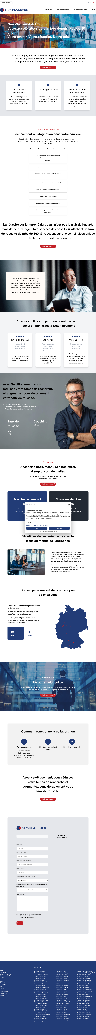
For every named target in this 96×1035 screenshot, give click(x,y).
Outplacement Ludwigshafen (63, 1002)
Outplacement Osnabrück (84, 982)
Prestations (48, 9)
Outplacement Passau (83, 987)
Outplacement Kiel (60, 993)
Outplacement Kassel (61, 991)
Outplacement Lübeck (61, 1009)
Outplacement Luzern (61, 1005)
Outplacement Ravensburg (84, 989)
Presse (2, 988)
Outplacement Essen (39, 1007)
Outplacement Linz (61, 1000)
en (90, 2)
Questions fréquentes (62, 9)
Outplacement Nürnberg (83, 978)
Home (1, 970)
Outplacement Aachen (40, 971)
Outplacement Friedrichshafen (42, 1014)
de (88, 2)
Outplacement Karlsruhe (62, 989)
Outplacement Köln (61, 996)
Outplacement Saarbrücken (84, 996)
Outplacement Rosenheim (84, 993)
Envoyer (19, 923)
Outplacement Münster (83, 976)
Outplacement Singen (83, 1004)
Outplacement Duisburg (40, 998)
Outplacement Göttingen (62, 973)
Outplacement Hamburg (62, 976)
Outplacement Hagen (61, 975)
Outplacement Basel (39, 978)
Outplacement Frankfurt (40, 1011)
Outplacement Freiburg (40, 1013)
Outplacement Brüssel (40, 991)
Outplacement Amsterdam (41, 975)
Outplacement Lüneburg (62, 1011)
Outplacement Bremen (40, 989)
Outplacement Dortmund (40, 994)
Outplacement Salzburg (83, 998)
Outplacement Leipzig (61, 998)
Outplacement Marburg (62, 1020)
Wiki (1, 986)
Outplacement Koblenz (62, 994)
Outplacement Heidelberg (62, 982)
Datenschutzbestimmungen (26, 918)
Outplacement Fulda (39, 1016)
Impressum (3, 995)
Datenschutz (3, 993)
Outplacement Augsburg (40, 976)
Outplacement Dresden (40, 996)
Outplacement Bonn (39, 985)
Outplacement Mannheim (62, 1018)
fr (93, 2)
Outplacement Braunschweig (41, 987)
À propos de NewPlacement (80, 9)
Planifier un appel (47, 67)
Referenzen (3, 985)
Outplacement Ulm (82, 1009)
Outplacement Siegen (83, 1002)
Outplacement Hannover (62, 980)
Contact (93, 9)
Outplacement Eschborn (40, 1004)
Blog (1, 981)
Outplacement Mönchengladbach (86, 973)
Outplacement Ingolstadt (62, 984)
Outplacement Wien (82, 1011)
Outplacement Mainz (61, 1016)
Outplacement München (83, 975)
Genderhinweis (4, 991)
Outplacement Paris (82, 985)
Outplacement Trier (82, 1007)
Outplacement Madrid (61, 1013)
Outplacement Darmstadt (41, 993)
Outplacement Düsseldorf (41, 1000)
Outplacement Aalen (39, 973)
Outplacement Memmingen (84, 971)
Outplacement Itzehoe (62, 987)
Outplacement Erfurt (39, 1002)
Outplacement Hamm (61, 978)
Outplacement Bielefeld (40, 982)
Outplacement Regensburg (84, 991)
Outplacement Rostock (83, 994)
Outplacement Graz (61, 971)
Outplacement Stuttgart (83, 1005)
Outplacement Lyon (61, 1007)
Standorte (2, 983)
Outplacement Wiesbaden (84, 1013)
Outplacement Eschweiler (41, 1005)
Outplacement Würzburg (83, 1016)
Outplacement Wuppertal (84, 1014)
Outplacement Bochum (40, 984)
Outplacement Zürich (82, 1018)
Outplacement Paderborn (84, 984)
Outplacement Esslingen (40, 1009)
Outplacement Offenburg (84, 980)
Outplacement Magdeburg (63, 1014)
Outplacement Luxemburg (62, 1004)
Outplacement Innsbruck (62, 985)
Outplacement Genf (39, 1022)
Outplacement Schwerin (83, 1000)
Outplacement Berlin (39, 980)
